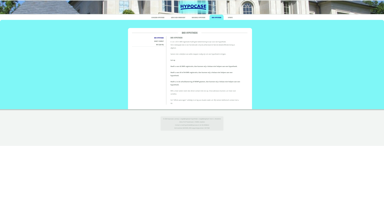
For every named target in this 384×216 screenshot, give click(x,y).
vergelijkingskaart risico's (206, 119)
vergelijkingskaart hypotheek (189, 119)
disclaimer (218, 119)
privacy (177, 119)
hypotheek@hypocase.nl (191, 125)
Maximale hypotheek (198, 17)
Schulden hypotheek (157, 17)
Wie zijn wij (160, 45)
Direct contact (159, 41)
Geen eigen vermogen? (178, 17)
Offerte (230, 17)
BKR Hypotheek (216, 17)
